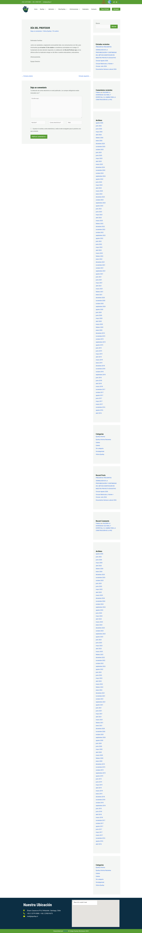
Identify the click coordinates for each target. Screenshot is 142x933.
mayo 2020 (99, 318)
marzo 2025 (99, 164)
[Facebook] (114, 2)
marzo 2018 (99, 386)
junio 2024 (99, 182)
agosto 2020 (99, 309)
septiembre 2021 (101, 271)
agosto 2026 (99, 123)
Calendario (85, 9)
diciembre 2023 (100, 197)
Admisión (51, 9)
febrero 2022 (99, 256)
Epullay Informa (100, 436)
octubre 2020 (99, 303)
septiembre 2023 (101, 203)
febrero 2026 (99, 137)
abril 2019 (99, 357)
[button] (119, 2)
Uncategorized (100, 451)
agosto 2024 (99, 179)
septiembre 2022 (101, 235)
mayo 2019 (99, 354)
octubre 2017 (99, 392)
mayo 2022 (99, 247)
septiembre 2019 (101, 342)
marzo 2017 (99, 404)
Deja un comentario (36, 31)
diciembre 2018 (100, 366)
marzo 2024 (99, 191)
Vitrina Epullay (47, 31)
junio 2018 (99, 380)
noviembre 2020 (100, 300)
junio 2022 (99, 244)
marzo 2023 (99, 220)
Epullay (42, 9)
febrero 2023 (99, 223)
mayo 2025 (99, 158)
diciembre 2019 (100, 333)
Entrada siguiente (85, 76)
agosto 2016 (99, 410)
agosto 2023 (99, 206)
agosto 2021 (99, 274)
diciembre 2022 (100, 226)
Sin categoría (99, 448)
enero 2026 (99, 140)
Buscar (98, 23)
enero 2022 (99, 259)
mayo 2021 (99, 283)
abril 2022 (99, 250)
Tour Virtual (105, 9)
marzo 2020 (99, 324)
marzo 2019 (99, 360)
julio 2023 (99, 209)
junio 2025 (99, 155)
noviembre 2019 (100, 336)
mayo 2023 (99, 214)
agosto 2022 (99, 238)
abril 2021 (99, 286)
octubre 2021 (99, 268)
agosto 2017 (99, 395)
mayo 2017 (99, 401)
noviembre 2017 (100, 389)
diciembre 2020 (100, 297)
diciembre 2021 (100, 262)
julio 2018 (99, 377)
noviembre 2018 (100, 368)
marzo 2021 (99, 289)
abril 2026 (99, 135)
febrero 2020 (99, 327)
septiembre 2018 (101, 374)
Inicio (35, 9)
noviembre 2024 (100, 170)
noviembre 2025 (100, 146)
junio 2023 (99, 212)
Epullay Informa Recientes (103, 439)
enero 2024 (99, 194)
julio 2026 (99, 126)
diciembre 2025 (100, 143)
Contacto (93, 9)
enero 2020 (99, 330)
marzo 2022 (99, 253)
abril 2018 (99, 383)
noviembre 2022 (100, 229)
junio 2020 (99, 315)
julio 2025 (99, 152)
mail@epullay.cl (47, 2)
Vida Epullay (61, 9)
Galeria (98, 445)
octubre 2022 (99, 232)
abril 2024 (99, 188)
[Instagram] (116, 2)
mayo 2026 (99, 132)
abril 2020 (99, 321)
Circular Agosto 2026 (102, 60)
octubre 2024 (99, 173)
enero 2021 (99, 294)
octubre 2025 (99, 149)
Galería (98, 442)
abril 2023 (99, 217)
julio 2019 (99, 348)
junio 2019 (99, 351)
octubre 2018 (99, 371)
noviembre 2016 (100, 407)
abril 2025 (99, 161)
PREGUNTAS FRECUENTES (104, 47)
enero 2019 (99, 363)
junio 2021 (99, 280)
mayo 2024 (99, 185)
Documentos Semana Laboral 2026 (106, 69)
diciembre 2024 (100, 167)
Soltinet (65, 931)
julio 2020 (99, 312)
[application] (45, 9)
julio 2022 (99, 241)
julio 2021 (99, 277)
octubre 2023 (99, 200)
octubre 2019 (99, 339)
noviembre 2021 (100, 265)
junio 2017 (99, 398)
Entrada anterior (27, 76)
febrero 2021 (99, 291)
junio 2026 (99, 129)
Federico (98, 92)
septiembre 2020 (101, 306)
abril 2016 (99, 413)
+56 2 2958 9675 (36, 2)
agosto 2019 (99, 345)
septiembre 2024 (101, 176)
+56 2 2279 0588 (26, 2)
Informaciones (74, 9)
